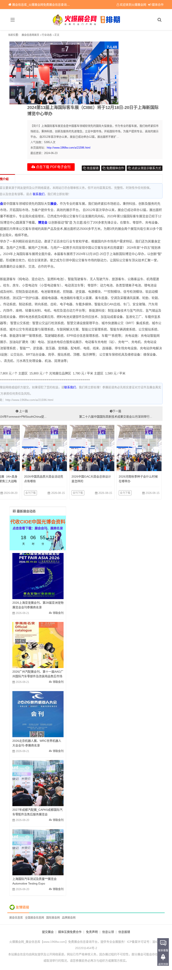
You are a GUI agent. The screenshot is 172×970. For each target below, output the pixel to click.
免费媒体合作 (115, 168)
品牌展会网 (69, 917)
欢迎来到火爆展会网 (133, 4)
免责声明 (92, 932)
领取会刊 (58, 612)
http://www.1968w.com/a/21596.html (68, 147)
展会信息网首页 (30, 35)
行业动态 (47, 35)
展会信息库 (16, 917)
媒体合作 (158, 4)
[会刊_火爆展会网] (86, 19)
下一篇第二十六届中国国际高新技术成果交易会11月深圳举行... (115, 413)
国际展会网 (53, 917)
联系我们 (38, 194)
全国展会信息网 (34, 917)
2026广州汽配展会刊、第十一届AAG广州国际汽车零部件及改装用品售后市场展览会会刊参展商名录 (37, 676)
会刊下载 (30, 492)
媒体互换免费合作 (70, 932)
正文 (56, 35)
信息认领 (108, 932)
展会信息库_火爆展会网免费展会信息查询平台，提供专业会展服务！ (57, 4)
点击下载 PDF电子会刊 (52, 167)
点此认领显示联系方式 (146, 168)
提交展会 (48, 932)
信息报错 (92, 168)
